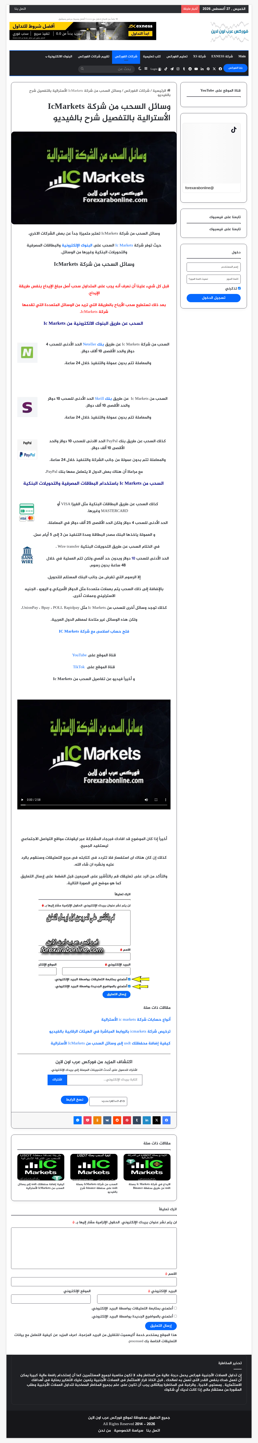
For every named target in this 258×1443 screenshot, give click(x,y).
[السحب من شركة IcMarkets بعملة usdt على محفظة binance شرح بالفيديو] (93, 1167)
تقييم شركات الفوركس (93, 56)
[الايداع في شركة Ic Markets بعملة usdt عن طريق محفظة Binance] (147, 1167)
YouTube (79, 655)
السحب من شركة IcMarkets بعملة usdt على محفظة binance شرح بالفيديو (97, 1188)
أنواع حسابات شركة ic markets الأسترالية (135, 1019)
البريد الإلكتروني (162, 1291)
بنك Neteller (93, 344)
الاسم (171, 1274)
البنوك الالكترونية (60, 56)
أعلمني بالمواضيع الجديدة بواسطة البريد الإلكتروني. (132, 1317)
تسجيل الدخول (213, 298)
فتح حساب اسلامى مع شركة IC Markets (94, 631)
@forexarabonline (199, 188)
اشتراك (57, 1079)
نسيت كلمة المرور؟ (198, 279)
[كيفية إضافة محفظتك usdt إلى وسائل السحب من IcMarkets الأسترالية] (40, 1167)
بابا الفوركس (235, 68)
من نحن (104, 1431)
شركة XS (199, 56)
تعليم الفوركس (176, 56)
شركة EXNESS (222, 56)
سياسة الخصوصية (128, 1431)
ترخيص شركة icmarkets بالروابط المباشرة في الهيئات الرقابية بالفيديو (110, 1031)
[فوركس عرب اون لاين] (230, 31)
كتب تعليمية (152, 56)
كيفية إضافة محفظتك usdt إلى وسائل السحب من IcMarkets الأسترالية (111, 1043)
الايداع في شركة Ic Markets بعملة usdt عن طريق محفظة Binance (150, 1186)
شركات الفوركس (126, 56)
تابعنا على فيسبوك (225, 229)
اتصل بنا (20, 9)
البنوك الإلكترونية (77, 245)
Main (242, 56)
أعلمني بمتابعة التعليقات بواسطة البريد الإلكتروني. (132, 1309)
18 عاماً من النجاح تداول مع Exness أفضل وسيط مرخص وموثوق (88, 19)
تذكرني (231, 289)
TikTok (79, 667)
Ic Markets (124, 245)
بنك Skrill (103, 399)
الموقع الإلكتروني (77, 1291)
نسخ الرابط (74, 1100)
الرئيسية (160, 91)
